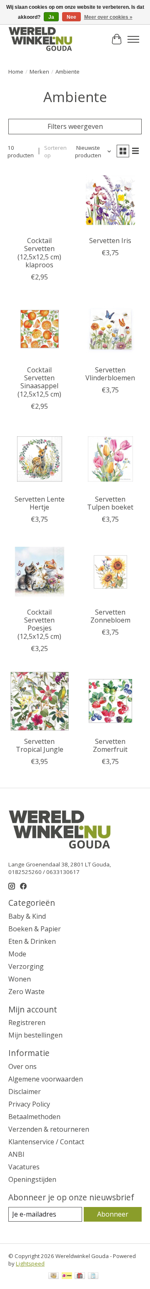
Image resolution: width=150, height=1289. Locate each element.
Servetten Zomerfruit (110, 745)
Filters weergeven (75, 126)
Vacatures (24, 1166)
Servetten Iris (110, 240)
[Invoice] (93, 1276)
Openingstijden (32, 1179)
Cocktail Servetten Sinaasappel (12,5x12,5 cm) (39, 382)
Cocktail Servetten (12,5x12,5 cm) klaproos (39, 252)
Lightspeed (30, 1263)
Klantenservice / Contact (46, 1141)
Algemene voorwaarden (45, 1079)
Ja (51, 17)
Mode (17, 953)
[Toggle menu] (133, 39)
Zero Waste (26, 991)
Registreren (26, 1022)
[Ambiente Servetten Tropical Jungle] (39, 701)
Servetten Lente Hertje (40, 503)
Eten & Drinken (32, 941)
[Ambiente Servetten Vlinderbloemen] (110, 329)
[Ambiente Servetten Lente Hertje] (39, 459)
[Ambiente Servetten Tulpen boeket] (110, 459)
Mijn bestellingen (35, 1035)
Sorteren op (55, 151)
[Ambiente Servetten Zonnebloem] (110, 572)
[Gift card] (80, 1276)
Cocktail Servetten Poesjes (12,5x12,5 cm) (39, 624)
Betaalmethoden (34, 1116)
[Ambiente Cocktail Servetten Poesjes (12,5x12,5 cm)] (39, 572)
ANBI (16, 1154)
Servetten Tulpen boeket (110, 503)
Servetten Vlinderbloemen (110, 373)
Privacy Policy (29, 1104)
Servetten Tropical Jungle (39, 745)
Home (15, 71)
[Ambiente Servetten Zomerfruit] (110, 701)
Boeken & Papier (34, 928)
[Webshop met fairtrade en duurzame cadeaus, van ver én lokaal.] (40, 39)
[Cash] (53, 1276)
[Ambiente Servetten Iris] (110, 200)
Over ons (22, 1066)
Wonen (19, 979)
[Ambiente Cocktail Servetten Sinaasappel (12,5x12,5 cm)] (39, 329)
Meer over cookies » (108, 17)
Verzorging (26, 966)
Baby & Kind (27, 916)
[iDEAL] (67, 1276)
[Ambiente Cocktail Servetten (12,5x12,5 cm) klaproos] (39, 200)
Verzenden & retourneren (48, 1129)
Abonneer (112, 1214)
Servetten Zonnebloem (110, 616)
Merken (39, 71)
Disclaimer (24, 1091)
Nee (71, 17)
